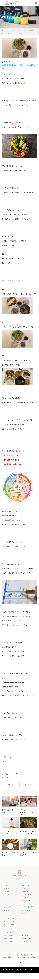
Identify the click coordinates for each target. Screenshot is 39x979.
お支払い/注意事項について (10, 925)
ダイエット (16, 61)
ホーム (6, 885)
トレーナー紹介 (9, 932)
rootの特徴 (25, 891)
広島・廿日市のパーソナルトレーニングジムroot (23, 970)
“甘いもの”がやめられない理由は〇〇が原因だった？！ (28, 812)
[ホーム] (2, 29)
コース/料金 (8, 907)
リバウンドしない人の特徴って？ (28, 854)
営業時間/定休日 (26, 901)
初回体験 (6, 910)
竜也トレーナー (8, 935)
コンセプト (25, 888)
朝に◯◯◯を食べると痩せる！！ (10, 854)
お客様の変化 (26, 910)
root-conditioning (13, 774)
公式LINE (6, 891)
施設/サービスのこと (28, 938)
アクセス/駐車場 (26, 897)
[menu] (36, 3)
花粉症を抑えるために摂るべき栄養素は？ (28, 832)
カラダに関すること (27, 935)
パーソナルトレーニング (10, 914)
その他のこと (26, 941)
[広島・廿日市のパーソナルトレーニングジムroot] (19, 878)
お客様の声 (25, 913)
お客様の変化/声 (27, 907)
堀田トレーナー (8, 941)
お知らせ (6, 888)
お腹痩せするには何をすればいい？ (10, 811)
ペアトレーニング (9, 918)
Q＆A (24, 932)
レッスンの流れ (26, 894)
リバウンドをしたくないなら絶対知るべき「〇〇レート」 (10, 833)
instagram (7, 894)
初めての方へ (26, 885)
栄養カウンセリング (9, 921)
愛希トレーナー (8, 938)
